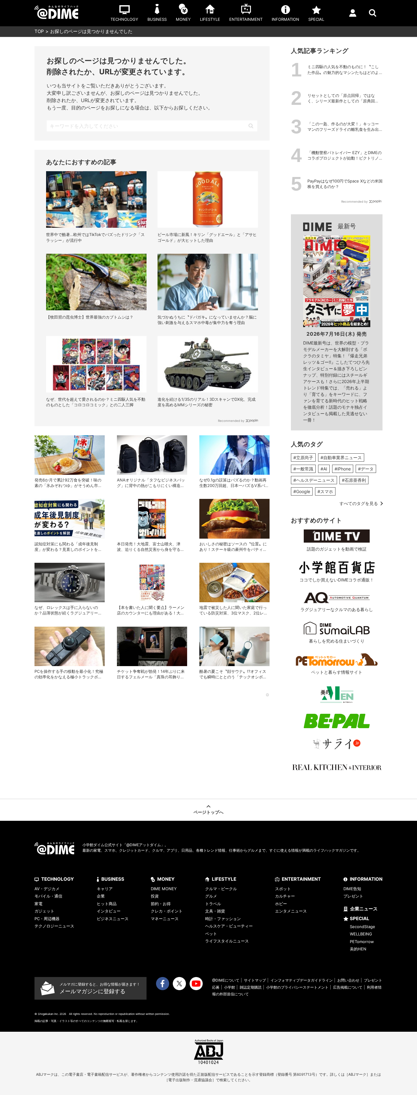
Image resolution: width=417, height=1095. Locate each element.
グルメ (211, 896)
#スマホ (325, 491)
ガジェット (44, 911)
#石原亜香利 (354, 480)
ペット (211, 933)
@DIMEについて (225, 980)
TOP (39, 31)
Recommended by (231, 420)
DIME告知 (352, 888)
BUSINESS (112, 879)
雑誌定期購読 (251, 987)
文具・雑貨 (215, 911)
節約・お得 (161, 903)
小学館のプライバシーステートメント (297, 987)
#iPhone (343, 468)
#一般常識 (303, 468)
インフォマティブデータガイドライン (301, 980)
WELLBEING (361, 933)
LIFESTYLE (224, 879)
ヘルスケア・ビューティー (229, 926)
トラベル (213, 903)
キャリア (105, 888)
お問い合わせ (348, 980)
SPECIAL (359, 918)
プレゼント (353, 896)
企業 (101, 896)
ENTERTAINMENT (301, 879)
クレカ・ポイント (167, 911)
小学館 (229, 987)
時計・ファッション (223, 918)
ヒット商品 (107, 903)
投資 (155, 896)
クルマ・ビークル (221, 888)
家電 (38, 903)
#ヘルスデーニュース (314, 480)
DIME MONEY (164, 888)
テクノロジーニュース (54, 926)
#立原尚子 (303, 457)
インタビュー (109, 911)
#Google (301, 491)
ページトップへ (208, 812)
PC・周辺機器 (47, 918)
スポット (283, 888)
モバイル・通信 (48, 896)
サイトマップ (255, 980)
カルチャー (285, 896)
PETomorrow (362, 941)
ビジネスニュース (113, 918)
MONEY (166, 879)
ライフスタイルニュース (227, 940)
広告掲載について (347, 987)
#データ (366, 468)
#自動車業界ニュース (341, 457)
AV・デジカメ (47, 888)
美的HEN (358, 948)
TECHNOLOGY (57, 879)
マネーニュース (165, 918)
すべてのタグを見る (358, 503)
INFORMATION (366, 879)
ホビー (281, 903)
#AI (324, 468)
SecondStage (362, 926)
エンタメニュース (291, 911)
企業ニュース (364, 909)
